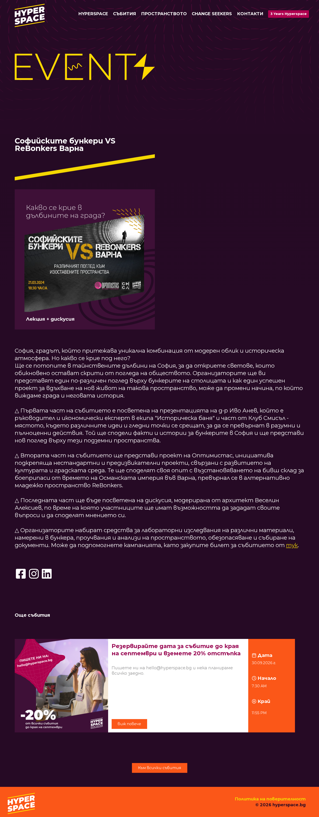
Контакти (250, 13)
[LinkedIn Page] (47, 574)
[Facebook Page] (21, 574)
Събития (124, 13)
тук (292, 545)
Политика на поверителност (270, 799)
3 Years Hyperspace (288, 14)
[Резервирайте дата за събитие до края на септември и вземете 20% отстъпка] (159, 685)
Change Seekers (212, 13)
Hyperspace (93, 13)
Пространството (164, 13)
